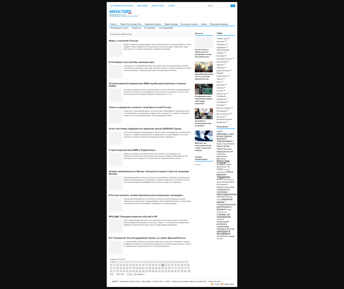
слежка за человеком (224, 215)
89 (153, 271)
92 (163, 271)
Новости (113, 24)
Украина (223, 177)
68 (166, 268)
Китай (227, 146)
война (219, 184)
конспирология (227, 194)
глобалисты (223, 189)
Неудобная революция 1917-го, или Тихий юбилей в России (204, 76)
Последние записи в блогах (129, 281)
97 (179, 271)
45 (172, 265)
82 (130, 271)
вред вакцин (229, 187)
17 (161, 262)
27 (114, 265)
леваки (219, 199)
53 (118, 268)
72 (179, 268)
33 (134, 265)
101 (111, 274)
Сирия (220, 169)
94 (169, 271)
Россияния (222, 117)
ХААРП (220, 179)
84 (137, 271)
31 (127, 265)
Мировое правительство (223, 74)
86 (143, 271)
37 (147, 265)
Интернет (231, 144)
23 (181, 262)
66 (159, 268)
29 (121, 265)
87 (147, 271)
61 (143, 268)
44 (169, 265)
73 (182, 268)
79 (121, 271)
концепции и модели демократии (224, 120)
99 (185, 271)
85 (140, 271)
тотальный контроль (223, 222)
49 (185, 265)
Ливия (220, 149)
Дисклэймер (142, 6)
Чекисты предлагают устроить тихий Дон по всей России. (140, 107)
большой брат (228, 182)
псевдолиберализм (226, 204)
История (221, 91)
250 (122, 274)
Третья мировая (225, 173)
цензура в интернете (223, 232)
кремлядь (228, 197)
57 (130, 268)
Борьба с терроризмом (224, 139)
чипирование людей (225, 236)
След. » (130, 274)
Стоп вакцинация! (166, 28)
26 (111, 265)
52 (114, 268)
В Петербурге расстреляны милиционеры (131, 62)
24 (184, 262)
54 (121, 268)
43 (166, 265)
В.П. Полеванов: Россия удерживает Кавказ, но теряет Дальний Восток (147, 238)
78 (118, 271)
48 (182, 265)
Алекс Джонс (224, 136)
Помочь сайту (158, 6)
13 (148, 262)
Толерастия (136, 28)
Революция (221, 159)
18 (164, 262)
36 (143, 265)
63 (150, 268)
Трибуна (221, 79)
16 (158, 262)
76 (111, 271)
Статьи (216, 284)
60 (140, 268)
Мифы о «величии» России (123, 41)
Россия (223, 161)
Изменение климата (153, 24)
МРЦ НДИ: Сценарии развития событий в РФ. (133, 216)
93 (166, 271)
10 (139, 262)
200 (118, 274)
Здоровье (221, 64)
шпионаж (220, 238)
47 (179, 265)
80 (124, 271)
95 (172, 271)
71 (176, 268)
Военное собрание (225, 108)
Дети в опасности (224, 114)
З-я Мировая (222, 102)
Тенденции (222, 67)
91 (159, 271)
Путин (220, 82)
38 (150, 265)
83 (134, 271)
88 (150, 271)
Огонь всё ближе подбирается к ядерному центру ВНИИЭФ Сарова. (145, 129)
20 (171, 262)
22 (177, 262)
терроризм (220, 219)
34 (137, 265)
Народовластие (225, 151)
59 (137, 268)
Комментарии (228, 284)
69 (169, 268)
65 (156, 268)
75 (188, 268)
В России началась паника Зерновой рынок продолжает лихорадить (146, 195)
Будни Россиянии (224, 70)
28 (118, 265)
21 (174, 262)
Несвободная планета (119, 28)
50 (188, 265)
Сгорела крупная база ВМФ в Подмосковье (132, 150)
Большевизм (222, 111)
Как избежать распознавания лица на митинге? (203, 123)
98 (182, 271)
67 (163, 268)
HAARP (220, 131)
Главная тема (223, 38)
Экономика (222, 44)
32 (130, 265)
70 (172, 268)
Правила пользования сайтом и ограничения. (189, 281)
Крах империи (223, 61)
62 (147, 268)
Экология (221, 88)
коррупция (221, 197)
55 (124, 268)
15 (155, 262)
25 (187, 262)
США (221, 163)
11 (142, 262)
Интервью (221, 105)
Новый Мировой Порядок (223, 51)
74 (185, 268)
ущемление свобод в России (225, 227)
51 (111, 268)
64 (153, 268)
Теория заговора (171, 24)
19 (168, 262)
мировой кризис (224, 201)
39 (153, 265)
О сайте (171, 6)
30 (124, 265)
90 (156, 271)
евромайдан (222, 192)
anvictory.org (115, 34)
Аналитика (222, 85)
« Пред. (113, 262)
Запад (225, 144)
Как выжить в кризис (189, 24)
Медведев (227, 149)
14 (152, 262)
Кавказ (204, 24)
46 (176, 265)
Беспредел (222, 56)
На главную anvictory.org (121, 6)
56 (127, 268)
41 (159, 265)
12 (145, 262)
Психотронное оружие (219, 24)
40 (156, 265)
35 (140, 265)
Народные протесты (225, 59)
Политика (222, 41)
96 (176, 271)
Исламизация (149, 28)
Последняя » (139, 274)
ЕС (233, 141)
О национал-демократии (222, 97)
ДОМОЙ (115, 281)
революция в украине (224, 208)
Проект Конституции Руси (131, 24)
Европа (220, 144)
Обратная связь (214, 281)
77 (114, 271)
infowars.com (222, 93)
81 (127, 271)
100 (189, 271)
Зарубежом (222, 47)
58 (134, 268)
